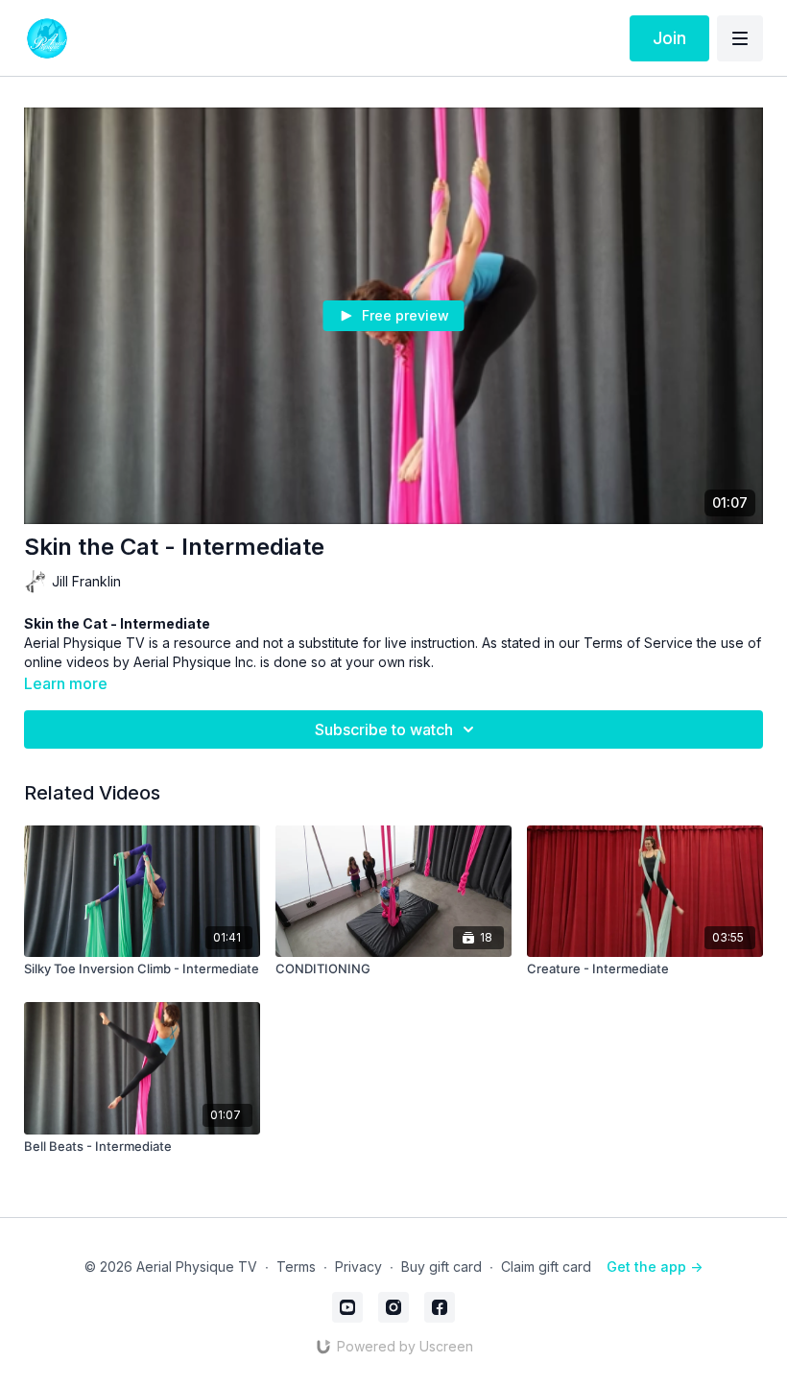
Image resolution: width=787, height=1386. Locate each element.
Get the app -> (655, 1266)
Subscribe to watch (384, 729)
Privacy (358, 1266)
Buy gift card (441, 1266)
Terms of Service (638, 642)
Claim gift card (546, 1266)
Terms (296, 1266)
